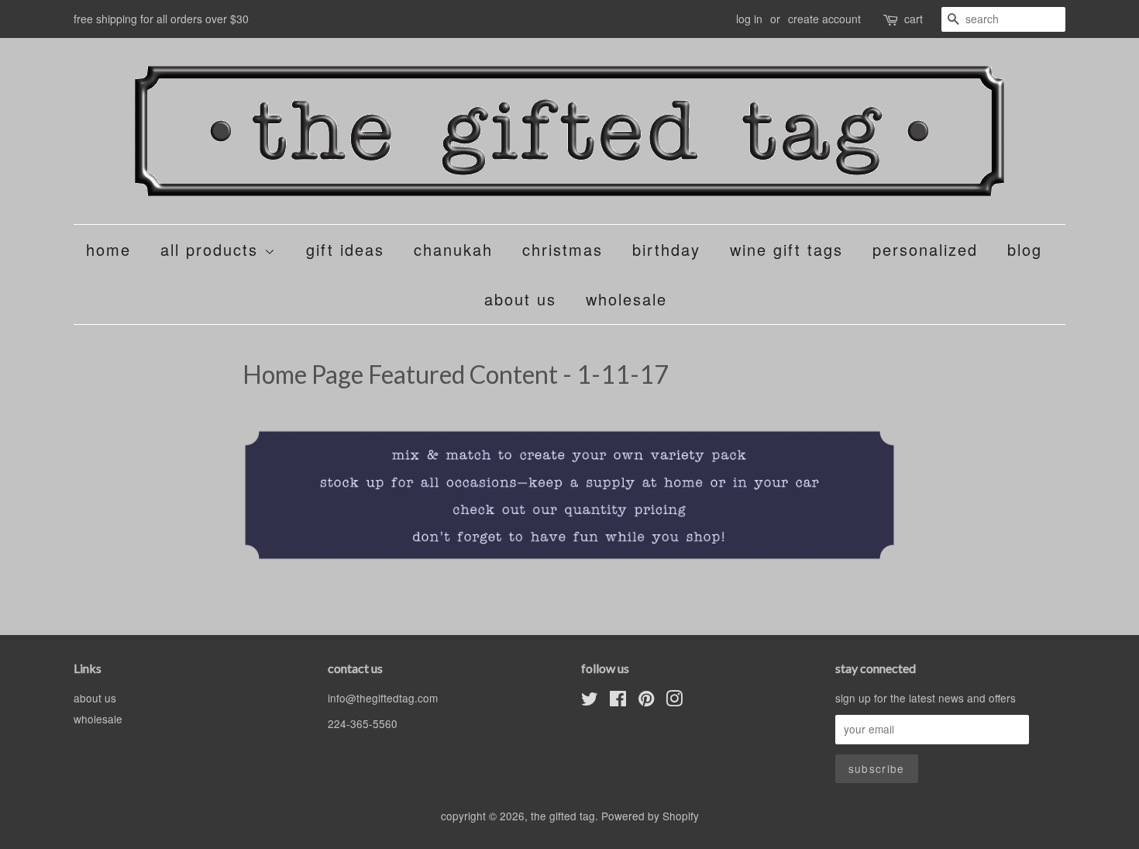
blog (1024, 249)
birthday (666, 249)
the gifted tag (563, 815)
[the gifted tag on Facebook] (618, 701)
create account (824, 18)
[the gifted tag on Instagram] (674, 701)
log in (749, 18)
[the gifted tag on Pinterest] (646, 701)
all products (212, 249)
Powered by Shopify (650, 815)
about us (520, 299)
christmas (562, 249)
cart (913, 18)
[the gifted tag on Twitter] (589, 701)
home (108, 249)
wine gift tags (786, 249)
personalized (925, 249)
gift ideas (345, 249)
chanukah (453, 249)
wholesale (626, 299)
